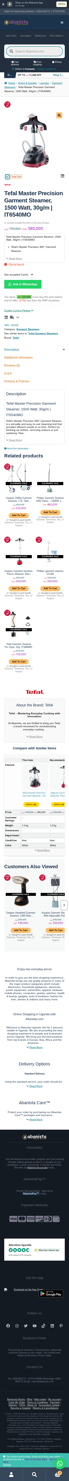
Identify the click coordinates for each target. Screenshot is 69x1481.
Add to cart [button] (18, 515)
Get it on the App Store (36, 1459)
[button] (59, 115)
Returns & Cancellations (46, 1408)
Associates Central (49, 1405)
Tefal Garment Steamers (43, 333)
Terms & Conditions (37, 1402)
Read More (15, 258)
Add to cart (31, 804)
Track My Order (16, 1402)
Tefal (16, 337)
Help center (40, 1399)
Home (11, 83)
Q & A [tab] (8, 373)
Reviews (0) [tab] (12, 365)
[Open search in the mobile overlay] (34, 51)
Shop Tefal (59, 75)
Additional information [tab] (18, 357)
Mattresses (40, 36)
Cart (53, 1471)
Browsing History (16, 1399)
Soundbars (25, 36)
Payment (55, 1402)
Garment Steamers (27, 329)
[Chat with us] (59, 1463)
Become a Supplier (20, 1408)
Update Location (45, 69)
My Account (11, 1474)
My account (54, 1399)
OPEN (61, 4)
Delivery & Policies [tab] (16, 381)
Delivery (13, 1405)
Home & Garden (27, 83)
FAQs (22, 1405)
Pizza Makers (56, 36)
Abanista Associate (37, 1167)
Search (34, 1474)
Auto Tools (11, 36)
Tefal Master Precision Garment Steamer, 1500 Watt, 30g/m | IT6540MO (34, 794)
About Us (32, 1405)
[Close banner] (3, 4)
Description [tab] (11, 349)
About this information (17, 448)
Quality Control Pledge (17, 310)
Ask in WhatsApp (24, 284)
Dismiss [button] (7, 1464)
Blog (29, 1399)
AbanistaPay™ (31, 1193)
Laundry (44, 83)
